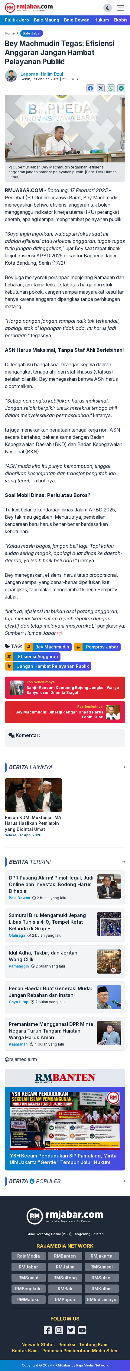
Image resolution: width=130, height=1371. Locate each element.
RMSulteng (65, 1277)
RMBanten (65, 1255)
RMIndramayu (101, 1299)
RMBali (65, 1288)
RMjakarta (101, 1255)
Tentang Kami (94, 1344)
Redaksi (66, 1344)
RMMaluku (28, 1299)
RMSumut (28, 1277)
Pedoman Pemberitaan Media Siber (80, 1350)
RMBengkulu (28, 1288)
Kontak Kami (25, 1350)
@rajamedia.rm (21, 1059)
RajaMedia (28, 1255)
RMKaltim (102, 1288)
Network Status (38, 1344)
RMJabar (28, 1266)
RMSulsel (102, 1277)
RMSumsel (101, 1266)
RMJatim (65, 1266)
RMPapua (65, 1299)
